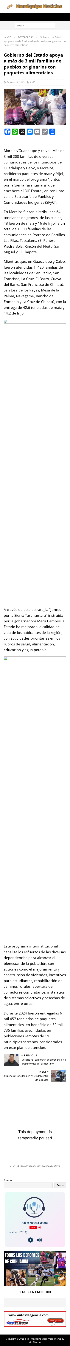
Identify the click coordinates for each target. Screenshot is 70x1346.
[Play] (30, 1240)
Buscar (8, 1180)
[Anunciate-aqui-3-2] (35, 1324)
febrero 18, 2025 (15, 82)
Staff (32, 82)
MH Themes (35, 1342)
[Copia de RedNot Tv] (35, 1284)
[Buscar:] (35, 25)
